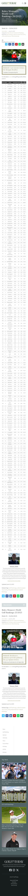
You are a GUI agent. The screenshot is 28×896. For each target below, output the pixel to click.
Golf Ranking (8, 18)
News (4, 729)
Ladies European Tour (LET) (19, 34)
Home (3, 18)
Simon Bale (4, 31)
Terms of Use (14, 885)
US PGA (4, 749)
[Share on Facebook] (9, 44)
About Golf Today (14, 880)
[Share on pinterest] (16, 44)
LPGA (3, 36)
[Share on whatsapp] (19, 44)
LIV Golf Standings (8, 804)
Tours (4, 740)
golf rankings (10, 34)
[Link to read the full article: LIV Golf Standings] (14, 794)
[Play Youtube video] (14, 56)
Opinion (4, 735)
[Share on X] (6, 44)
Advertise (14, 882)
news (10, 76)
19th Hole (5, 738)
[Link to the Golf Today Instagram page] (14, 870)
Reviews (4, 752)
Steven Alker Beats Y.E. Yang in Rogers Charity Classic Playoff (14, 850)
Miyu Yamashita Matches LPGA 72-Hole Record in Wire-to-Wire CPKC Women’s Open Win (13, 826)
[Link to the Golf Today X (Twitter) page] (17, 870)
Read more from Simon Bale (14, 581)
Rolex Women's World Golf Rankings (9, 20)
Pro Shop (5, 746)
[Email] (23, 44)
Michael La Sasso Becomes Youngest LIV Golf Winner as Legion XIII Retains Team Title (14, 782)
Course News (5, 743)
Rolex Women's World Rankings (12, 36)
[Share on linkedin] (13, 44)
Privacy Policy (14, 883)
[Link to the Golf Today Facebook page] (10, 870)
